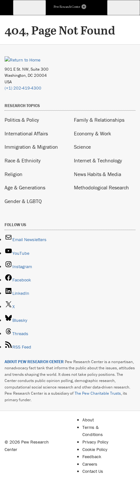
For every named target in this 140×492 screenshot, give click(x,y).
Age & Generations (25, 187)
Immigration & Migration (31, 147)
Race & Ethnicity (23, 160)
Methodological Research (101, 187)
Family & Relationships (99, 119)
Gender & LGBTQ (23, 201)
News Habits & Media (97, 174)
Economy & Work (92, 133)
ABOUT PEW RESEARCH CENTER (34, 361)
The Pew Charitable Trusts (98, 393)
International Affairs (26, 133)
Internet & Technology (98, 160)
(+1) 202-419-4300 (23, 88)
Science (82, 147)
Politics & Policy (22, 119)
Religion (13, 174)
